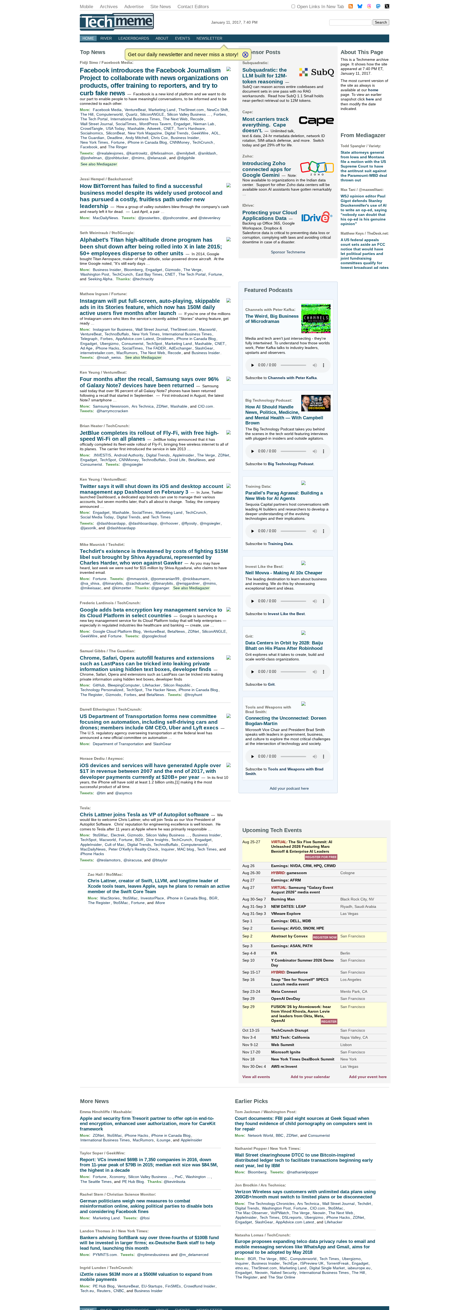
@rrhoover (169, 523)
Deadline (114, 138)
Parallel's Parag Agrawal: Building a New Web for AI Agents (284, 495)
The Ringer (117, 147)
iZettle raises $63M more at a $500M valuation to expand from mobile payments (146, 1277)
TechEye (290, 1263)
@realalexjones (110, 153)
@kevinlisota (174, 1181)
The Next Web (175, 119)
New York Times (94, 142)
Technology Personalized (101, 690)
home (373, 90)
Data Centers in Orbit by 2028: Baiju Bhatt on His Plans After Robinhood (284, 645)
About (162, 38)
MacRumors (126, 353)
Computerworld (109, 114)
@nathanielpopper (302, 1172)
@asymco (123, 793)
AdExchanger (180, 348)
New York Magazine (145, 133)
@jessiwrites (149, 218)
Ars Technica (143, 406)
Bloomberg (133, 269)
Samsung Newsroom (111, 406)
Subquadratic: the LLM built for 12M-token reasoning (264, 75)
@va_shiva (89, 583)
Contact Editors (193, 6)
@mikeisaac (90, 588)
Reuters (103, 1291)
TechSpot (154, 343)
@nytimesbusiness (153, 1254)
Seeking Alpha (100, 279)
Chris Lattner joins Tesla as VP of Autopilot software (144, 814)
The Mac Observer (251, 1213)
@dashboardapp (111, 523)
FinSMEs (173, 1286)
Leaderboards (133, 38)
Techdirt (115, 544)
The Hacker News (160, 690)
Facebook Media (117, 62)
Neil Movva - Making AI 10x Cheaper (283, 572)
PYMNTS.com (105, 1254)
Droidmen (165, 338)
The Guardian (92, 138)
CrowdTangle (91, 128)
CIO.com (205, 406)
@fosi (145, 1218)
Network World (260, 1135)
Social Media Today (97, 517)
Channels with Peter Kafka (292, 378)
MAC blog (185, 849)
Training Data (280, 543)
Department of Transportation (118, 744)
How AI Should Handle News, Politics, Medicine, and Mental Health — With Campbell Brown (284, 415)
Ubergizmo (109, 343)
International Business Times (135, 119)
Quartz (131, 114)
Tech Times (160, 517)
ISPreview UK (312, 1263)
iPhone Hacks (107, 348)
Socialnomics (91, 133)
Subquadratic (254, 63)
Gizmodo (172, 269)
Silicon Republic (177, 685)
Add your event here (368, 1077)
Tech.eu (87, 1291)
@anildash (207, 153)
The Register (91, 694)
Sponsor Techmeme (288, 252)
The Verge (192, 269)
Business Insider (185, 138)
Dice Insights (157, 839)
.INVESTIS (102, 455)
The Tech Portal (93, 119)
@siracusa (132, 860)
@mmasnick (137, 579)
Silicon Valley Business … (189, 114)
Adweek (154, 128)
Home (88, 38)
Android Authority (128, 455)
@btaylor (159, 860)
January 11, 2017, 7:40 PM (234, 22)
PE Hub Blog (133, 1181)
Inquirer (168, 849)
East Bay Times (149, 274)
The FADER (155, 348)
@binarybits (112, 583)
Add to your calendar (310, 1077)
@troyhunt (193, 694)
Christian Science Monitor (131, 1194)
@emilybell (185, 153)
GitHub (99, 685)
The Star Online (281, 1277)
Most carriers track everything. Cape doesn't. (265, 125)
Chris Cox (159, 138)
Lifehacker (151, 685)
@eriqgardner (188, 583)
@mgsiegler (132, 464)
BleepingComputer (124, 685)
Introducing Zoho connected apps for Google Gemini (266, 169)
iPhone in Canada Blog (147, 142)
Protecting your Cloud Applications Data (269, 215)
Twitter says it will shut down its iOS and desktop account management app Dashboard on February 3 (151, 489)
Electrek (118, 835)
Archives (109, 6)
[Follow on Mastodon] (378, 7)
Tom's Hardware (191, 128)
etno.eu (241, 1268)
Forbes (220, 114)
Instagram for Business (112, 329)
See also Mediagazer (99, 164)
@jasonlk (88, 528)
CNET (169, 128)
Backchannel (120, 179)
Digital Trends (176, 133)
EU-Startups (151, 1286)
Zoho (247, 156)
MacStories (110, 898)
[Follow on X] (387, 7)
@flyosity (189, 523)
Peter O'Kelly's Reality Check (133, 849)
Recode (197, 119)
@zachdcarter (138, 583)
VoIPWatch (280, 1213)
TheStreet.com (191, 110)
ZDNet (161, 406)
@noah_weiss (109, 357)
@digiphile (186, 158)
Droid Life (177, 460)
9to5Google (122, 233)
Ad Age (86, 348)
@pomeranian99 (165, 579)
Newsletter (209, 38)
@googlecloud (154, 636)
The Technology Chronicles (271, 1203)
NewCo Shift (217, 110)
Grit (271, 684)
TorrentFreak (338, 1263)
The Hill (86, 114)
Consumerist (132, 343)
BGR (139, 839)
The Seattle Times (96, 1181)
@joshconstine (175, 218)
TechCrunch (202, 142)
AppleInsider (183, 455)
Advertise (134, 6)
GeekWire (199, 133)
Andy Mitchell (136, 138)
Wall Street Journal (96, 124)
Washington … (198, 1176)
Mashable (136, 128)
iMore (160, 902)
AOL (215, 133)
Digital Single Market (327, 1268)
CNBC (118, 1291)
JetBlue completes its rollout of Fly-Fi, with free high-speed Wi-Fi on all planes (149, 436)
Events (182, 38)
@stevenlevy (209, 218)
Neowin (319, 1213)
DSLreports (292, 1217)
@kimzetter (121, 588)
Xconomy (117, 1176)
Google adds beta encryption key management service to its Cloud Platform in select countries (151, 612)
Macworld (207, 329)
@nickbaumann (195, 579)
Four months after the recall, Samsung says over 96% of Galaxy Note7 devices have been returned (149, 382)
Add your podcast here (289, 788)
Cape (247, 112)
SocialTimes (126, 124)
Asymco (115, 758)
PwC (179, 1176)
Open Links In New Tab (320, 6)
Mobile (86, 6)
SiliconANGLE (152, 114)
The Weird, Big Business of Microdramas (272, 319)
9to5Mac (100, 835)
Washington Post (94, 274)
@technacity (143, 279)
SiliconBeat (115, 133)
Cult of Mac (114, 844)
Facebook (88, 147)
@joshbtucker (116, 158)
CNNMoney (179, 142)
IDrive (247, 205)
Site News (160, 6)
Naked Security (283, 1272)
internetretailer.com (96, 353)
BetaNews (197, 460)
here (370, 99)
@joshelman (91, 158)
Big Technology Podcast (290, 464)
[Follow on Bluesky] (359, 7)
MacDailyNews (105, 218)
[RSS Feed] (350, 7)
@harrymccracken (112, 411)
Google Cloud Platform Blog (117, 631)
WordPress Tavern (155, 124)
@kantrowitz (136, 153)
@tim (101, 793)
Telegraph (88, 338)
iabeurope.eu (359, 1268)
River (106, 38)
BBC (279, 1135)
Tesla (85, 808)
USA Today (115, 128)
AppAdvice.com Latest (135, 338)
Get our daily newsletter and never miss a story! (183, 54)
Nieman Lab (203, 124)
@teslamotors (109, 860)
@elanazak (156, 158)
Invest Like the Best (286, 614)
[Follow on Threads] (369, 7)
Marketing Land (161, 110)
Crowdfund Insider (199, 1286)
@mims (137, 158)
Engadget (182, 124)
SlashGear (204, 348)
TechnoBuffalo (116, 334)
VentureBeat (135, 110)
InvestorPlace (152, 898)
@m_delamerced (193, 1254)
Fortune (118, 142)
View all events (256, 1077)
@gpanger (160, 588)
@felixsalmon (161, 153)
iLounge (163, 1140)
